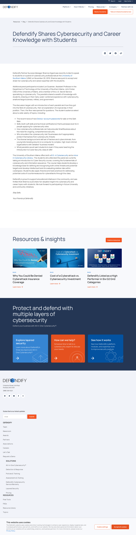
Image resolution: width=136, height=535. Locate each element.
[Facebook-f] (18, 396)
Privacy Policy (10, 531)
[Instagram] (23, 396)
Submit (31, 417)
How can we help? (64, 340)
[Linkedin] (5, 396)
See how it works (101, 340)
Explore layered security (25, 341)
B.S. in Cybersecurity (59, 155)
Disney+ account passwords (48, 119)
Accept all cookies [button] (120, 527)
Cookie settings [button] (102, 527)
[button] (104, 53)
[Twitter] (9, 396)
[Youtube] (14, 396)
